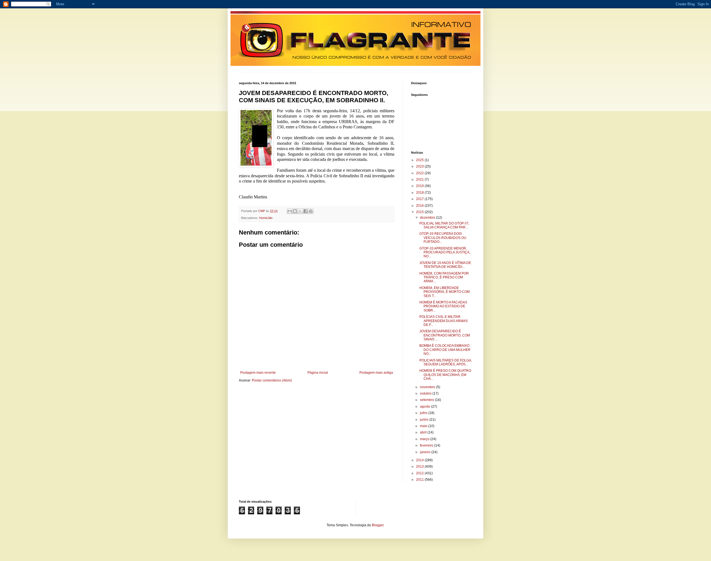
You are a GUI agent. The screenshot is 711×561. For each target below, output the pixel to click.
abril (423, 432)
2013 (420, 466)
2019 (420, 186)
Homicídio (265, 218)
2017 (420, 199)
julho (424, 413)
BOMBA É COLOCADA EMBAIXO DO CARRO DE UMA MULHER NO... (444, 350)
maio (424, 426)
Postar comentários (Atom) (272, 380)
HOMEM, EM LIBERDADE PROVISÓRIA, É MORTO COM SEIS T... (444, 292)
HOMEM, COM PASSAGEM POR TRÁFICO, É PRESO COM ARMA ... (444, 277)
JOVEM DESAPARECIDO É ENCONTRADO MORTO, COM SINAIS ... (444, 335)
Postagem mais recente (258, 373)
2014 (420, 460)
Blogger (378, 525)
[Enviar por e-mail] (289, 211)
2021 (420, 179)
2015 (420, 212)
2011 (420, 480)
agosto (425, 406)
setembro (427, 400)
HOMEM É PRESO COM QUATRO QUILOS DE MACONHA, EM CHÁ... (445, 375)
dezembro (428, 218)
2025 (420, 160)
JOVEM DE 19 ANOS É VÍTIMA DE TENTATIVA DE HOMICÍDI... (445, 265)
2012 (420, 473)
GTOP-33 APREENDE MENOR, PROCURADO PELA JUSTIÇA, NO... (444, 252)
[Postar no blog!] (295, 211)
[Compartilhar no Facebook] (305, 211)
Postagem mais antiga (376, 373)
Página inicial (317, 373)
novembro (428, 387)
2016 (420, 206)
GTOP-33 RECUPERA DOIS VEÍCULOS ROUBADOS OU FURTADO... (442, 238)
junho (424, 420)
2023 (420, 166)
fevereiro (427, 445)
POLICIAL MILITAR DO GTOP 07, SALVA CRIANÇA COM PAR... (444, 225)
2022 (420, 173)
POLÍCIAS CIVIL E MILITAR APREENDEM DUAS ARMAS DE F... (443, 321)
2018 (420, 193)
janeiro (425, 452)
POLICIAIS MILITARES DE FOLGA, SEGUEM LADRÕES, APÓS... (445, 362)
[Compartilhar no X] (300, 211)
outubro (426, 393)
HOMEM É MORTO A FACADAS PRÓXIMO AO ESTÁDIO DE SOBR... (443, 306)
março (425, 439)
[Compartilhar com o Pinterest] (311, 211)
